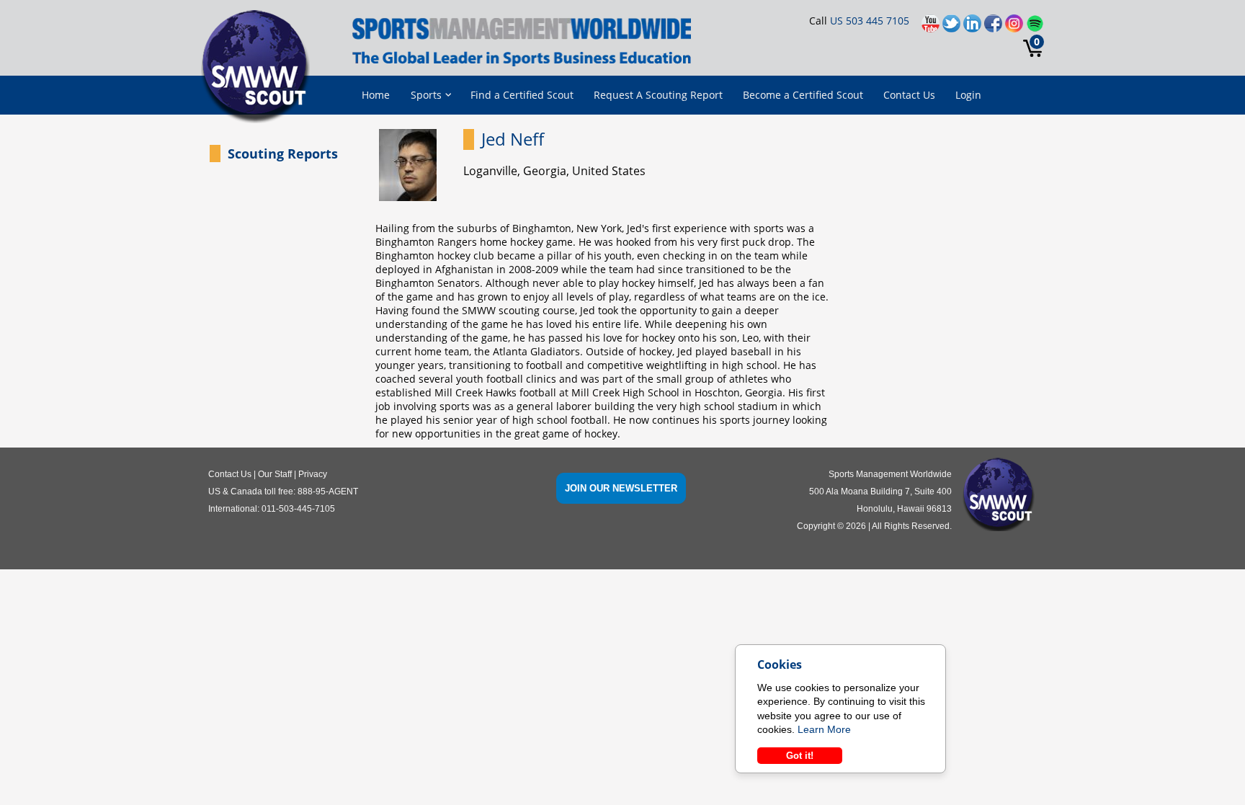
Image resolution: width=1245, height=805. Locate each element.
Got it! (799, 755)
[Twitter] (952, 27)
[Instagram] (1015, 27)
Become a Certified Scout (803, 95)
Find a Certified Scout (522, 95)
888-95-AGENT (328, 491)
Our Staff (275, 474)
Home (376, 95)
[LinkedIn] (973, 27)
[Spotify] (1035, 27)
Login (968, 95)
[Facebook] (994, 27)
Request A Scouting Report (658, 95)
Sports (426, 95)
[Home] (260, 68)
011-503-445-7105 (298, 509)
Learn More (824, 729)
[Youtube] (932, 27)
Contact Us (909, 95)
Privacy (312, 474)
